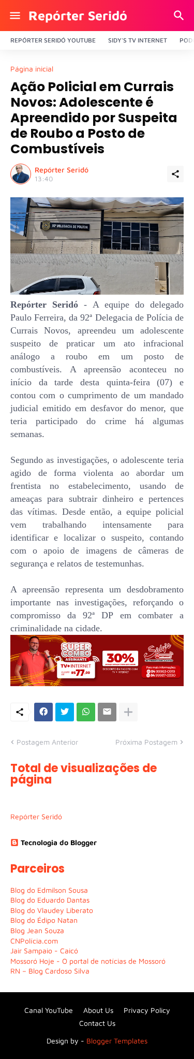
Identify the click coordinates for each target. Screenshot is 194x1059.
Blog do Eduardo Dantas (49, 899)
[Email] (107, 712)
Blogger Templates (116, 1040)
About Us (98, 1010)
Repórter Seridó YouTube (53, 40)
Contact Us (97, 1023)
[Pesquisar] (180, 15)
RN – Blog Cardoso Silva (49, 970)
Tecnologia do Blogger (59, 842)
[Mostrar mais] (128, 712)
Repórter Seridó (77, 15)
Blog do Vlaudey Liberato (51, 910)
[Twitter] (64, 712)
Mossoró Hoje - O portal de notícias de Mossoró (88, 960)
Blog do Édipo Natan (44, 920)
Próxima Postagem (146, 741)
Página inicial (31, 68)
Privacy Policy (147, 1010)
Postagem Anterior (47, 741)
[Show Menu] (14, 15)
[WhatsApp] (86, 712)
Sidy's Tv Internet (137, 40)
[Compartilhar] (175, 174)
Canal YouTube (48, 1010)
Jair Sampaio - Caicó (44, 950)
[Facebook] (43, 712)
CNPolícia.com (34, 940)
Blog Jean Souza (37, 930)
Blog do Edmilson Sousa (49, 890)
